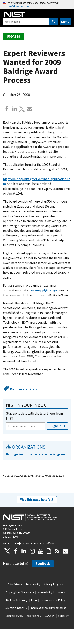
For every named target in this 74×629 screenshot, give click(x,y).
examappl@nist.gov (44, 290)
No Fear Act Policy (17, 600)
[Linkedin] (14, 109)
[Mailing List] (65, 551)
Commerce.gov (14, 616)
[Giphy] (49, 551)
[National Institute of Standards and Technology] (30, 517)
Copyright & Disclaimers (20, 592)
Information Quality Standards (48, 608)
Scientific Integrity (16, 608)
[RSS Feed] (57, 551)
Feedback (43, 563)
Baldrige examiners (23, 389)
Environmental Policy (52, 600)
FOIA (34, 600)
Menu (65, 21)
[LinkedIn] (24, 551)
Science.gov (34, 616)
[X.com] (22, 109)
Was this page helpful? (36, 500)
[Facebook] (7, 109)
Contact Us (26, 543)
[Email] (29, 109)
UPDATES (13, 36)
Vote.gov (63, 616)
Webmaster (9, 543)
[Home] (14, 14)
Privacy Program (53, 584)
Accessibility (33, 584)
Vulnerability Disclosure (51, 592)
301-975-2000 (10, 536)
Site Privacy (15, 584)
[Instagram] (32, 551)
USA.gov (49, 616)
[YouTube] (40, 551)
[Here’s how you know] (37, 4)
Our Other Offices (44, 543)
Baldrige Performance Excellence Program (35, 454)
